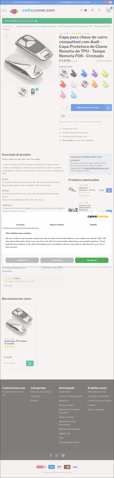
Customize (57, 260)
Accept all (91, 260)
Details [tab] (93, 225)
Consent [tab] (20, 225)
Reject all (22, 260)
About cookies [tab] (57, 225)
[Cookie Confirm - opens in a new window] (98, 216)
